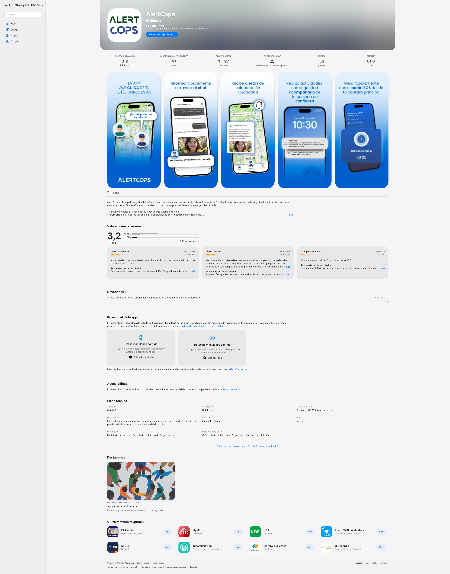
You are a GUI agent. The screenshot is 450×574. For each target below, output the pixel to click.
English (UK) (371, 563)
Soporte (193, 567)
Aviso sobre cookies (176, 567)
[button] (23, 23)
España (359, 563)
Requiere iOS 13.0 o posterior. (313, 410)
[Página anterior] (103, 130)
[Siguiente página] (392, 130)
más (290, 214)
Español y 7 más (211, 421)
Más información (238, 369)
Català (384, 563)
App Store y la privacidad (152, 567)
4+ (298, 421)
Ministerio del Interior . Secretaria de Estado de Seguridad (139, 435)
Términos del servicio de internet (122, 567)
